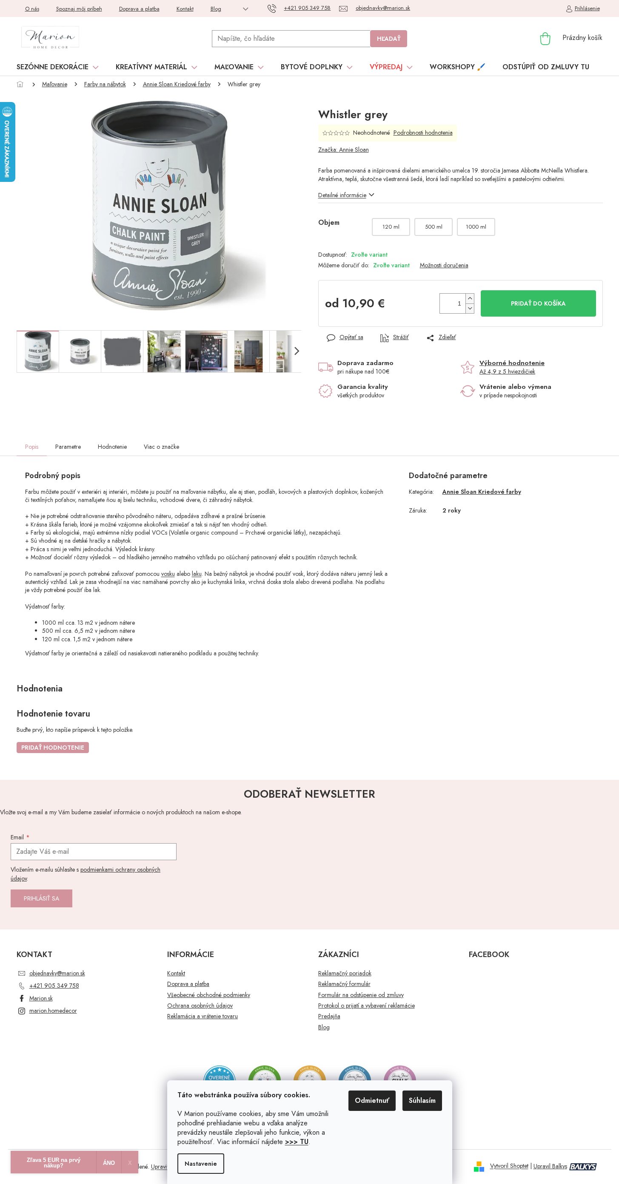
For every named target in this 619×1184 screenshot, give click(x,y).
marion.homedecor (53, 1010)
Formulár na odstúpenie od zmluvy (361, 995)
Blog (216, 9)
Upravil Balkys (550, 1166)
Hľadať (388, 38)
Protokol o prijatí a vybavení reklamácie (366, 1006)
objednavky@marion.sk (57, 973)
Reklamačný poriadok (344, 973)
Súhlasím (422, 1100)
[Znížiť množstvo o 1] (469, 308)
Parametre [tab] (68, 446)
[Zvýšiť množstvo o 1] (469, 298)
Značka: (343, 149)
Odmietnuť (372, 1100)
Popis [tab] (31, 446)
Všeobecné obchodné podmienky (208, 995)
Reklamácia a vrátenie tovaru (202, 1016)
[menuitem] (57, 67)
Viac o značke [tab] (161, 446)
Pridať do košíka (538, 303)
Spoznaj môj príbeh (79, 9)
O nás (32, 9)
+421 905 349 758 (54, 985)
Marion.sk (41, 998)
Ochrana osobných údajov (200, 1006)
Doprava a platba (139, 9)
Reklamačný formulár (344, 984)
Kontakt (185, 9)
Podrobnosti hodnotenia (423, 133)
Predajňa (329, 1016)
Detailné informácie (342, 195)
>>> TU (296, 1142)
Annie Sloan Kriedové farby (481, 491)
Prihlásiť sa (41, 898)
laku (197, 573)
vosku (168, 573)
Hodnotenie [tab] (112, 446)
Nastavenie (201, 1163)
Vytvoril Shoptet (509, 1166)
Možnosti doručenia (444, 265)
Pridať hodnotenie (52, 747)
